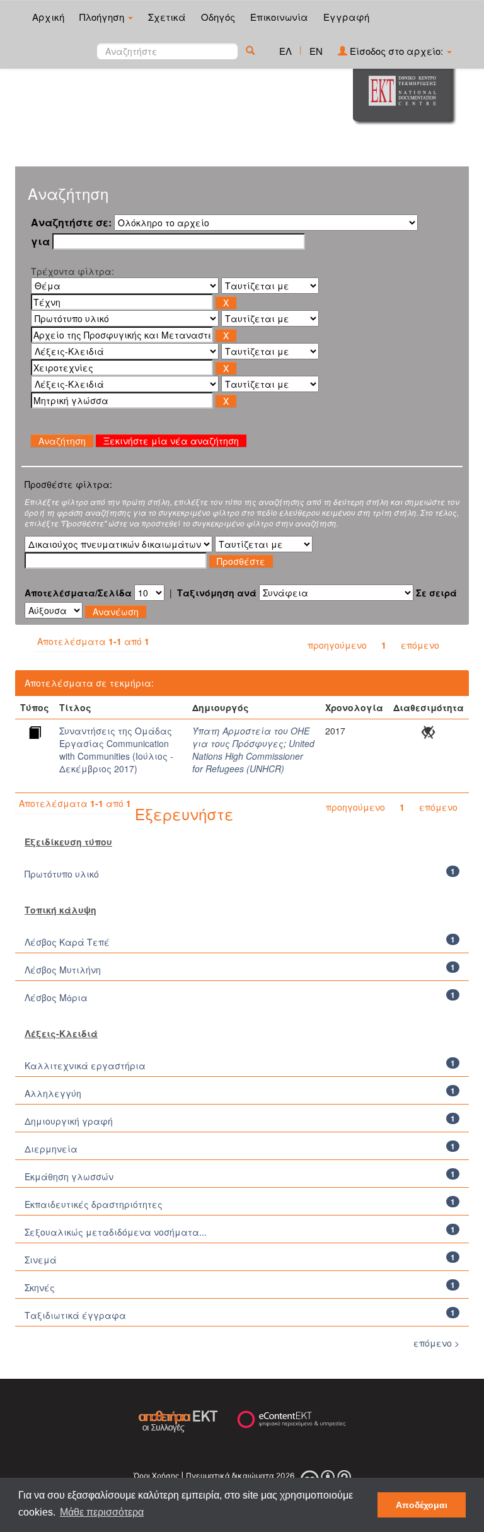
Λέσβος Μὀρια (56, 997)
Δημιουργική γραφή (69, 1121)
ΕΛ (285, 50)
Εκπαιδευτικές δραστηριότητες (94, 1204)
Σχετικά (167, 16)
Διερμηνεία (51, 1148)
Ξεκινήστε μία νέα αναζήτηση (171, 440)
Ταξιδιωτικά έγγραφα (75, 1315)
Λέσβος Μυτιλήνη (63, 969)
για (40, 241)
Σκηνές (40, 1287)
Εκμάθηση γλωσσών (69, 1176)
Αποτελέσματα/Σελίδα (78, 592)
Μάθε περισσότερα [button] (102, 1512)
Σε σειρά (436, 592)
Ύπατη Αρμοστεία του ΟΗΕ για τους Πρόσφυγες (250, 737)
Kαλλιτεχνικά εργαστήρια (85, 1065)
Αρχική (48, 16)
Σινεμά (41, 1259)
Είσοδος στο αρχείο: (396, 50)
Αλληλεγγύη (53, 1093)
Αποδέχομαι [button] (421, 1505)
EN (316, 50)
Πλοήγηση (103, 16)
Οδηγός (218, 16)
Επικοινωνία (279, 16)
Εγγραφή (346, 16)
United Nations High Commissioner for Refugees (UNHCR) (253, 756)
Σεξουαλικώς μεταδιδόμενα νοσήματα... (116, 1232)
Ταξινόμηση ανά (216, 592)
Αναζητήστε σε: (71, 222)
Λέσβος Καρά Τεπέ (67, 942)
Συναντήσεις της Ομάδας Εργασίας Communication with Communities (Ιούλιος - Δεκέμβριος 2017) (116, 749)
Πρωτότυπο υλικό (62, 874)
